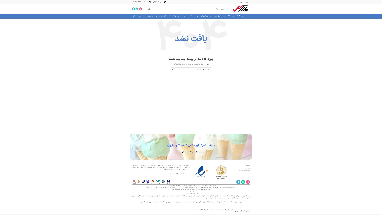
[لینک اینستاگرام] (140, 8)
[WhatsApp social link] (136, 8)
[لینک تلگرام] (133, 8)
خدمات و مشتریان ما (244, 171)
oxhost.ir (236, 211)
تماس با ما (247, 169)
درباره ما (248, 165)
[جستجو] (149, 9)
